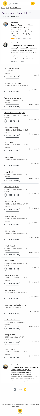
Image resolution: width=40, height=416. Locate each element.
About (37, 404)
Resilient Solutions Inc (12, 320)
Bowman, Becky (10, 290)
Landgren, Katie (10, 335)
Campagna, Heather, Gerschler (15, 305)
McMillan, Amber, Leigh (12, 83)
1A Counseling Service (12, 68)
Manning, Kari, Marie (11, 187)
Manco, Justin (9, 261)
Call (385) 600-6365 (12, 358)
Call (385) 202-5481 (12, 180)
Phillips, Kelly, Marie (11, 275)
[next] (27, 389)
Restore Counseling (11, 128)
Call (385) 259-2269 (12, 136)
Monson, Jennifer (10, 216)
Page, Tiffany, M (10, 349)
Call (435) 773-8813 (12, 121)
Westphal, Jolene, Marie (12, 98)
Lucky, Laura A (9, 142)
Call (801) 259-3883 (12, 328)
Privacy (13, 406)
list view (6, 16)
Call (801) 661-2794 (12, 313)
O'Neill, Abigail (9, 246)
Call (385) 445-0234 (12, 77)
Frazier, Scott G (9, 157)
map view (16, 16)
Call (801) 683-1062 (12, 91)
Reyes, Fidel (8, 172)
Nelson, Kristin (9, 231)
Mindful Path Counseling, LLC (14, 113)
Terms (17, 406)
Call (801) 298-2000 (12, 284)
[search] (33, 3)
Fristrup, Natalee (10, 202)
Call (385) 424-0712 (12, 343)
